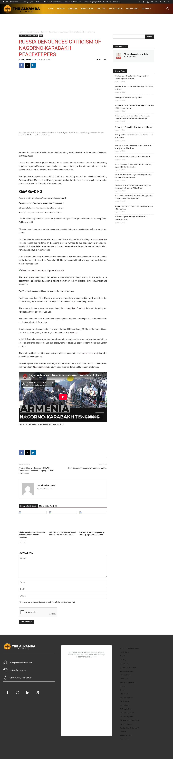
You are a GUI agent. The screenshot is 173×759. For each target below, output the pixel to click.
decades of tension (76, 308)
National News (125, 675)
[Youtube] (168, 2)
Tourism (123, 732)
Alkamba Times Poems (128, 682)
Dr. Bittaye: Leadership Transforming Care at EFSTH (132, 156)
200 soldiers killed (41, 367)
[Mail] (152, 2)
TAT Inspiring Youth (127, 713)
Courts (122, 686)
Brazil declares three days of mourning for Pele (87, 468)
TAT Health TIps (125, 709)
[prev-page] (20, 542)
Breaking (123, 660)
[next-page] (24, 542)
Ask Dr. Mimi (132, 8)
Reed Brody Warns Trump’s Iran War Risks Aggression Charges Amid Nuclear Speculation (133, 197)
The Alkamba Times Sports (129, 720)
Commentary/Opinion (128, 667)
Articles (72, 8)
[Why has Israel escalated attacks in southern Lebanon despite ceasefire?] (32, 520)
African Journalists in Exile (72, 2)
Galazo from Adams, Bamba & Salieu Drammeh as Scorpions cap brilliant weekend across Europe (132, 117)
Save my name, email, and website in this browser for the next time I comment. (48, 602)
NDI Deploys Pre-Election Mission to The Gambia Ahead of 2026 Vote (134, 136)
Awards (122, 656)
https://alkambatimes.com (44, 489)
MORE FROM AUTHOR (48, 506)
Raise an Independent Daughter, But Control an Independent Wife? (131, 218)
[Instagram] (143, 2)
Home (50, 8)
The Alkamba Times (28, 59)
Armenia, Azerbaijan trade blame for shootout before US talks (40, 213)
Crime (122, 690)
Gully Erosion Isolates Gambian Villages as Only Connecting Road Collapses (131, 77)
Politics (101, 8)
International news (32, 32)
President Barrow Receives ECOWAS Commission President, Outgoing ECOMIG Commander (36, 471)
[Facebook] (139, 2)
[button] (167, 9)
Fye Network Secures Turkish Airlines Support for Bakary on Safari (134, 88)
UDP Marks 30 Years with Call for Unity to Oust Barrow (133, 127)
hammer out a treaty (90, 353)
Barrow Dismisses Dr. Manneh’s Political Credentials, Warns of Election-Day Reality (133, 165)
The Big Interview (126, 724)
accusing (99, 239)
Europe (43, 32)
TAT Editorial (124, 701)
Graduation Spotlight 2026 (92, 2)
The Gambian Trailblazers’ (129, 728)
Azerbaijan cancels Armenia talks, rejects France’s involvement (41, 203)
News (60, 8)
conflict (74, 333)
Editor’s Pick (115, 8)
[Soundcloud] (156, 2)
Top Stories (87, 8)
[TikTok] (160, 2)
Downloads (107, 2)
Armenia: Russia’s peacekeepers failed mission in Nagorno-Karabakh (43, 198)
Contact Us (116, 2)
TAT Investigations (126, 717)
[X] (164, 2)
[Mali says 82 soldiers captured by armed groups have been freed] (93, 520)
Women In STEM (125, 735)
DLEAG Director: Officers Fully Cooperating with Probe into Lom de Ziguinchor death (133, 176)
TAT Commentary (126, 698)
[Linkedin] (148, 2)
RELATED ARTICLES (28, 506)
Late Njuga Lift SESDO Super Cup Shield (128, 97)
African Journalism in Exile (136, 54)
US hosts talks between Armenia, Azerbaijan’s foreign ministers (41, 208)
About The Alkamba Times (52, 2)
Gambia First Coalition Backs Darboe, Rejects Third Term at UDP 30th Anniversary (134, 107)
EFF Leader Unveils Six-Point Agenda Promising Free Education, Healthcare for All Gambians (133, 186)
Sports (145, 8)
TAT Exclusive (124, 705)
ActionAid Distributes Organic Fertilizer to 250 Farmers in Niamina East (134, 207)
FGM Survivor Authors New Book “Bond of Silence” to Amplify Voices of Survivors (133, 147)
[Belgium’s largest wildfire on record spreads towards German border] (63, 520)
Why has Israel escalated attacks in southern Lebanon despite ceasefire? (32, 534)
